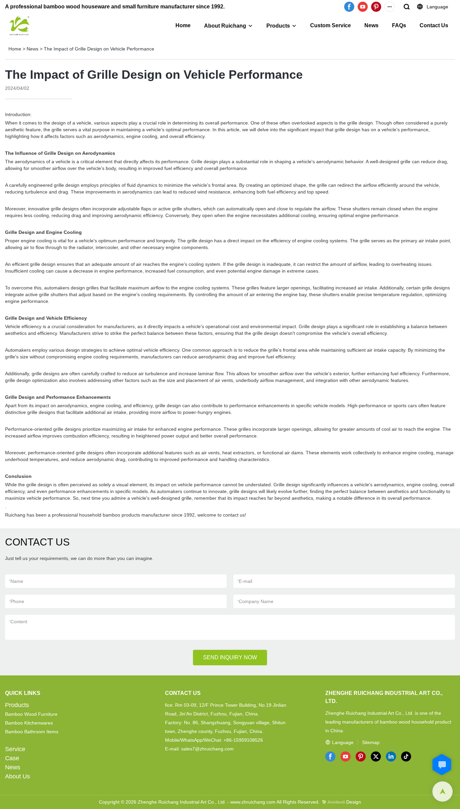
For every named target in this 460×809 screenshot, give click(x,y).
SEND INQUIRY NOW (230, 657)
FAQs (399, 25)
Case (12, 758)
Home (183, 25)
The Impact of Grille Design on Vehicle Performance (99, 48)
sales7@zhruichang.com (207, 748)
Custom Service (330, 25)
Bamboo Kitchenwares (29, 723)
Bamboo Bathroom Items (31, 731)
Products (278, 26)
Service (15, 749)
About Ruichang (225, 26)
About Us (17, 776)
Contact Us (434, 25)
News (371, 25)
